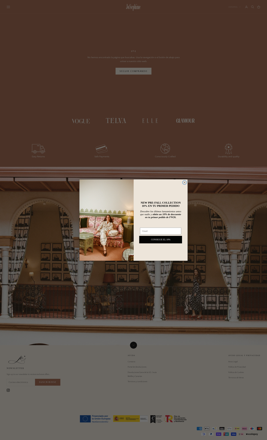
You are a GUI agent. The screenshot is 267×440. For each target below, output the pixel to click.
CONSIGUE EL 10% (160, 239)
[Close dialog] (184, 182)
